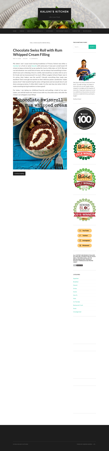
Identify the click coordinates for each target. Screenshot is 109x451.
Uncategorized (77, 312)
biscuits (34, 66)
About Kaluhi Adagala (34, 31)
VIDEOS (22, 31)
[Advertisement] (85, 330)
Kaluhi (25, 58)
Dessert (75, 285)
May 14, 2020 (17, 58)
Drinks (75, 288)
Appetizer (76, 278)
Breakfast (75, 281)
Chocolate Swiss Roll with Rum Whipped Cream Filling (37, 52)
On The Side (76, 302)
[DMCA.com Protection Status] (78, 266)
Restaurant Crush (62, 31)
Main (74, 298)
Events (75, 291)
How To (75, 295)
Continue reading (19, 173)
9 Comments (33, 58)
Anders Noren (87, 444)
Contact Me (76, 31)
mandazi (16, 66)
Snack (74, 308)
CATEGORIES (49, 31)
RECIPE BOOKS (87, 31)
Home (15, 31)
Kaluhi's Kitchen (54, 11)
